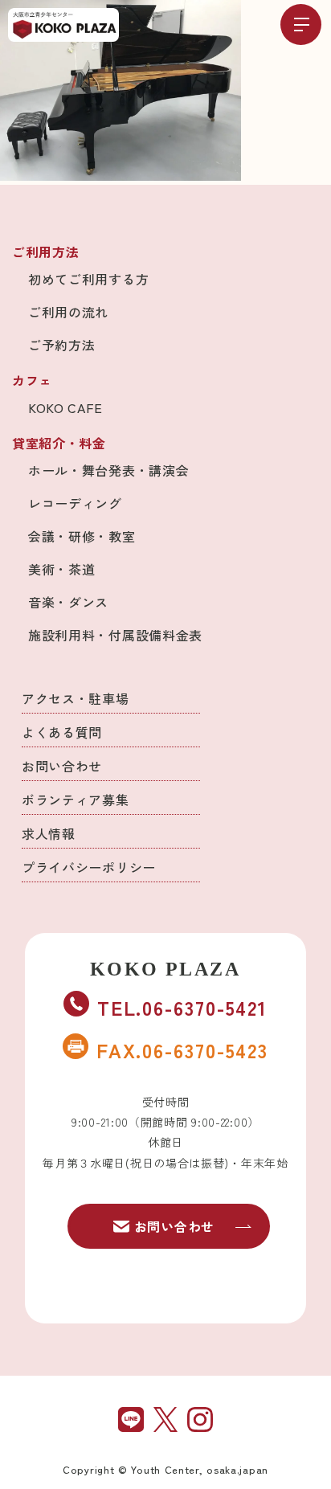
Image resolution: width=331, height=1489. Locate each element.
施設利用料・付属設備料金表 (115, 634)
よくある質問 (62, 732)
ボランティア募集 (75, 799)
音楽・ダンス (68, 602)
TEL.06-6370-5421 (182, 1007)
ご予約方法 (62, 344)
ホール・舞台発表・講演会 (108, 470)
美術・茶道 (62, 569)
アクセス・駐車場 (75, 698)
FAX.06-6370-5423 (182, 1050)
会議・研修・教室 (82, 536)
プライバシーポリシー (89, 867)
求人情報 (49, 833)
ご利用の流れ (68, 311)
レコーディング (75, 503)
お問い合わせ (62, 765)
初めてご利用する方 (88, 278)
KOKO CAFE (65, 407)
